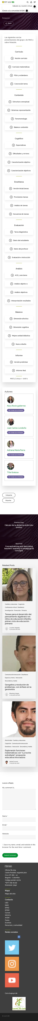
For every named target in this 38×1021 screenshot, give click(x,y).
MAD (7, 905)
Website (5, 834)
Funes (7, 920)
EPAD (7, 908)
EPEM (7, 910)
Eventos (8, 923)
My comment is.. (8, 788)
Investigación (9, 610)
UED (6, 903)
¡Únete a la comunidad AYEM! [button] (13, 11)
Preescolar (17, 610)
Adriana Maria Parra (16, 450)
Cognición (21, 604)
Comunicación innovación (13, 674)
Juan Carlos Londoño (16, 428)
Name (5, 816)
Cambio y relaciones (11, 604)
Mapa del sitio (10, 894)
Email (4, 825)
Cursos (7, 913)
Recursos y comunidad (13, 925)
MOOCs (8, 915)
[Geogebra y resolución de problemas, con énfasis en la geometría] (19, 667)
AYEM (7, 918)
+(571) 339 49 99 (11, 882)
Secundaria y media (11, 681)
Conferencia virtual (11, 607)
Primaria (24, 610)
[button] (35, 2)
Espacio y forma (10, 677)
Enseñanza (21, 607)
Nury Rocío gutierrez (16, 406)
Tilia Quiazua (12, 472)
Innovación (19, 677)
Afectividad (8, 740)
